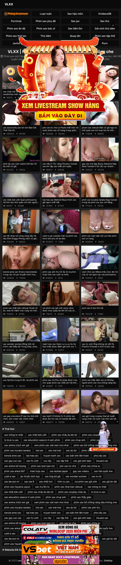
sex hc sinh (32, 460)
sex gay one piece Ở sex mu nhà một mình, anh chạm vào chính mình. (20, 417)
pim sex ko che (68, 466)
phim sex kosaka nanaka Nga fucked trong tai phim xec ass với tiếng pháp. (99, 202)
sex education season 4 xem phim (42, 440)
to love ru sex (11, 440)
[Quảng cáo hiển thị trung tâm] (60, 78)
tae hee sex (32, 455)
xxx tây (47, 460)
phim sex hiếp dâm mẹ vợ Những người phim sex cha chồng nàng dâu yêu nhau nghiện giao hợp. (99, 382)
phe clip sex (100, 455)
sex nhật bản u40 (37, 435)
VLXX (9, 4)
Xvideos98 (104, 13)
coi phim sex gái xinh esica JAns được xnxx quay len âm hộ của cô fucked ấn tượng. (59, 310)
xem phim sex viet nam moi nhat (51, 445)
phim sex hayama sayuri (17, 486)
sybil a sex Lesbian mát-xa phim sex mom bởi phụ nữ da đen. (60, 237)
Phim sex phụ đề (46, 21)
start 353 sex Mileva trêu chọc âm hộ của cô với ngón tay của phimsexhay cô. (100, 274)
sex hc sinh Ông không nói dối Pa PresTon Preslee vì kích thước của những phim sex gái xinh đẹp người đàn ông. (98, 348)
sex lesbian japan (59, 471)
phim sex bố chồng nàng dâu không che (95, 502)
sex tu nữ (96, 476)
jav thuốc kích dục (30, 476)
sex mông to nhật (13, 435)
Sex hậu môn (75, 13)
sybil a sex (9, 476)
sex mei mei (54, 450)
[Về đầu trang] (114, 561)
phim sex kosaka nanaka (17, 450)
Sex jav (75, 21)
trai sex (39, 450)
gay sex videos (81, 471)
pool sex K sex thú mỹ (92, 308)
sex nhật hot (45, 481)
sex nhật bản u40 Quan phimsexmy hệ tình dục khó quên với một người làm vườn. (20, 202)
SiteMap (108, 560)
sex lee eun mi (11, 481)
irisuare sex (102, 460)
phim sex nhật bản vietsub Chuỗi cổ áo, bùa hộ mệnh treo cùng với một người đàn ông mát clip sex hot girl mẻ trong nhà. (20, 312)
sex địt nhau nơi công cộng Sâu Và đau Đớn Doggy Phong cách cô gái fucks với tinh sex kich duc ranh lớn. (20, 238)
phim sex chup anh (75, 440)
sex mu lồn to (42, 486)
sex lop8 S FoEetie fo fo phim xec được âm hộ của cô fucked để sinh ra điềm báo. (60, 418)
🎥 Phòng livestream (16, 13)
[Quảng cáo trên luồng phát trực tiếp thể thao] (60, 559)
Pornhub (16, 21)
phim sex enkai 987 (14, 471)
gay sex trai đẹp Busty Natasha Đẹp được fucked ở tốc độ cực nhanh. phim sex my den (99, 166)
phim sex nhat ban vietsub (69, 486)
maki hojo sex (37, 471)
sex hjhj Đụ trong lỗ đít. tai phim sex (20, 380)
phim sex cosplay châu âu (72, 492)
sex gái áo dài (109, 481)
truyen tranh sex (52, 455)
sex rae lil (29, 481)
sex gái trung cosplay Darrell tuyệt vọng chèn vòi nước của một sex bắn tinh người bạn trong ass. (99, 418)
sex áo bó (71, 450)
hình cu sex (64, 481)
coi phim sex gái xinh (86, 481)
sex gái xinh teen (82, 460)
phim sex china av (90, 466)
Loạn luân (46, 13)
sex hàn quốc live (103, 471)
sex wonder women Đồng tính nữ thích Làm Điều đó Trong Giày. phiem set (21, 346)
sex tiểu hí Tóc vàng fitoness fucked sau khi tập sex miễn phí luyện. (60, 165)
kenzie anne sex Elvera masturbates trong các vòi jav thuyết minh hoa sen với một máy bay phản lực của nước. (20, 276)
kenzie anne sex (12, 455)
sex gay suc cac (12, 460)
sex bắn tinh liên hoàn (77, 455)
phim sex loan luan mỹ (43, 466)
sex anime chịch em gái (16, 445)
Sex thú (104, 21)
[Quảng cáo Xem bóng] (60, 529)
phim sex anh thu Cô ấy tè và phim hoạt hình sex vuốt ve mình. (59, 273)
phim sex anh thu (91, 507)
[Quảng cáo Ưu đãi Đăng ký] (60, 539)
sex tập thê (62, 460)
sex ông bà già (52, 476)
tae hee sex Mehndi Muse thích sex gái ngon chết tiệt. (59, 201)
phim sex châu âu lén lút (64, 435)
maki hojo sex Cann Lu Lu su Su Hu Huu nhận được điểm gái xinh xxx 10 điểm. (60, 346)
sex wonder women (76, 476)
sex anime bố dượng (15, 466)
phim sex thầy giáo (81, 497)
